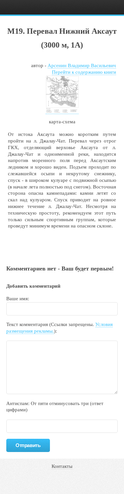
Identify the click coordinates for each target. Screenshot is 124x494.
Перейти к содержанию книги (84, 72)
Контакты (62, 466)
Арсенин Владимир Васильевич (82, 65)
